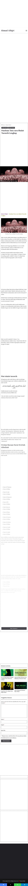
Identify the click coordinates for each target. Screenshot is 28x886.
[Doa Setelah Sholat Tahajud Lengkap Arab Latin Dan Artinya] (7, 672)
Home (3, 124)
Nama (2, 719)
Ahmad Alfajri (22, 881)
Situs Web (3, 730)
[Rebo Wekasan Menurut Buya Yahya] (21, 685)
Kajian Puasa (4, 127)
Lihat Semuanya (13, 628)
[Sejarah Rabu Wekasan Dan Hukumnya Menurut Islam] (21, 672)
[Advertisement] (14, 14)
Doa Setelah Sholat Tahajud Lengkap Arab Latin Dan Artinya (7, 678)
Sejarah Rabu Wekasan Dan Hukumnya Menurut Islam (21, 678)
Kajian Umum (8, 124)
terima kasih (12, 592)
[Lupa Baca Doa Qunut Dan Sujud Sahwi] (7, 686)
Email (2, 724)
